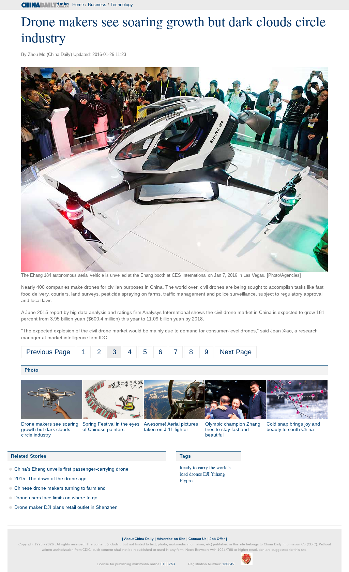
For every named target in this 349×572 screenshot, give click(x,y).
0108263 (168, 564)
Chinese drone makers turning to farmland (60, 488)
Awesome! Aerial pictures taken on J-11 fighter (171, 426)
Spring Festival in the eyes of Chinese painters (110, 426)
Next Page (236, 352)
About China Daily (139, 539)
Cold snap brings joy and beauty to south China (293, 426)
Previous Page (48, 352)
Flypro (186, 480)
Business (97, 4)
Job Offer (217, 539)
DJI (206, 474)
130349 (228, 564)
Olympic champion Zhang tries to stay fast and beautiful (232, 429)
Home (78, 4)
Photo (32, 370)
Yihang (218, 474)
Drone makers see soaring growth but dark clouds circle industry (49, 429)
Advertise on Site (171, 539)
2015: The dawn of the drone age (50, 478)
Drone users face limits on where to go (55, 497)
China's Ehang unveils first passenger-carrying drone (71, 469)
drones (195, 474)
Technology (121, 4)
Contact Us (197, 539)
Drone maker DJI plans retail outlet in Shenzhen (66, 507)
